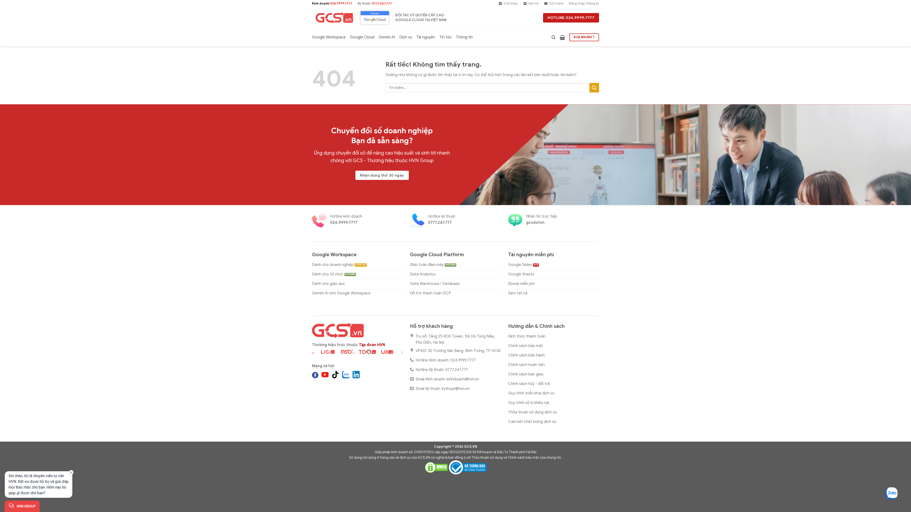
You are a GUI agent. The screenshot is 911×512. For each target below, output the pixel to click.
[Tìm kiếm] (553, 37)
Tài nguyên (425, 37)
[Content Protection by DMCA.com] (436, 467)
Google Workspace (329, 37)
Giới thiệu (510, 3)
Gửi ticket (556, 3)
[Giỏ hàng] (562, 37)
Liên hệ (533, 3)
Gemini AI (387, 37)
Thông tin (464, 37)
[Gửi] (594, 87)
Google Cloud (362, 37)
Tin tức (445, 37)
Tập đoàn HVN (372, 345)
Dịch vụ (405, 37)
